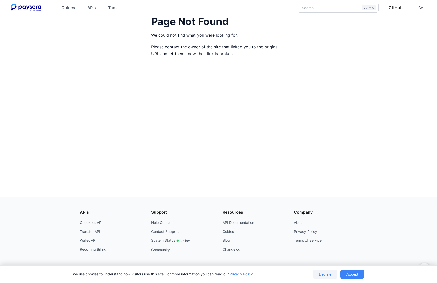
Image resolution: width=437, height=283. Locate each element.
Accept (352, 274)
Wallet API (88, 240)
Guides (68, 7)
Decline (325, 274)
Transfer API (90, 231)
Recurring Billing (93, 249)
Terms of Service (308, 240)
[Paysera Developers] (27, 7)
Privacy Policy (241, 274)
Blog (226, 240)
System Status (170, 240)
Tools (113, 7)
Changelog (232, 249)
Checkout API (91, 222)
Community (160, 250)
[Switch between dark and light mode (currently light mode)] (421, 8)
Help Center (161, 222)
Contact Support (165, 231)
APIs (91, 7)
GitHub (396, 7)
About (299, 222)
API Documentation (238, 222)
